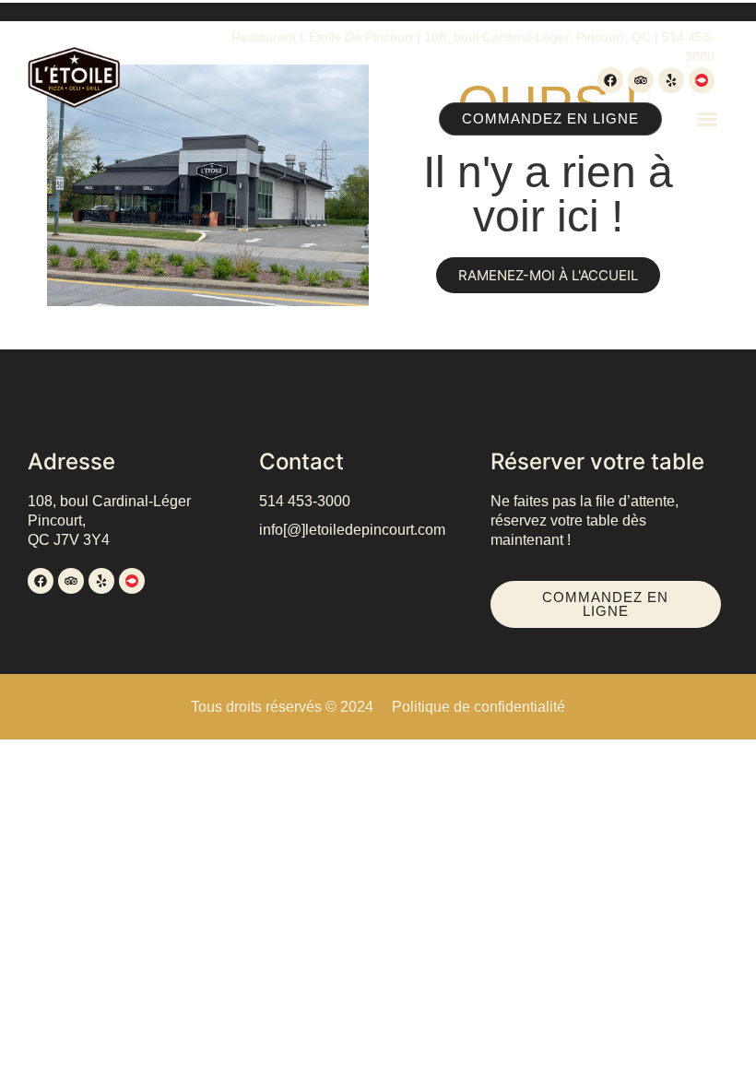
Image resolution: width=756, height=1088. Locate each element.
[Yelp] (671, 80)
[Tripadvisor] (641, 80)
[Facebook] (610, 80)
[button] (707, 119)
